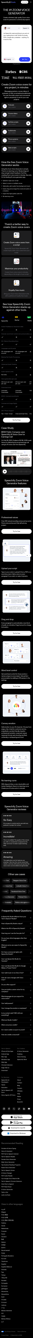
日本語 (3, 1245)
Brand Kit (20, 1102)
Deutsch (4, 1237)
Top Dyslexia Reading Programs (10, 1165)
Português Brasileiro (7, 1256)
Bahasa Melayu (5, 1319)
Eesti (2, 1297)
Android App (5, 1054)
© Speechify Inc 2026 (16, 1335)
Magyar (3, 1212)
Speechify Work (22, 1059)
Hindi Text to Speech (7, 1184)
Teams (3, 1085)
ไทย (2, 1272)
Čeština (3, 1223)
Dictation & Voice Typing (8, 1148)
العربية (3, 1209)
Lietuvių (3, 1305)
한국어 (3, 1248)
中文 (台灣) (4, 1217)
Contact (19, 1083)
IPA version (22, 678)
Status (19, 1096)
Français (4, 1231)
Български (4, 1286)
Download (4, 1070)
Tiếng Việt (4, 1278)
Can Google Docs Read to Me (10, 1178)
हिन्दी (2, 1239)
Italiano (3, 1242)
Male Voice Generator (8, 1162)
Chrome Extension (7, 1065)
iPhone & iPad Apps (7, 1051)
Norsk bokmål (5, 1250)
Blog (18, 1085)
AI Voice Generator (23, 1051)
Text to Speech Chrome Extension (11, 1181)
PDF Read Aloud (6, 1187)
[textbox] (16, 37)
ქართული (4, 1289)
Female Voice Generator (8, 1159)
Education (4, 1087)
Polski (3, 1253)
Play (26, 59)
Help (18, 1094)
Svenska (3, 1269)
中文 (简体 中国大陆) (7, 1220)
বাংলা (2, 1313)
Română (3, 1280)
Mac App (4, 1057)
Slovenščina (5, 1294)
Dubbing (19, 1054)
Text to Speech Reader (8, 1157)
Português (4, 1283)
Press (19, 1099)
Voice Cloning (21, 1057)
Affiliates (20, 1091)
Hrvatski (3, 1300)
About (19, 1080)
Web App (4, 1062)
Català (3, 1316)
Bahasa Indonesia (6, 1310)
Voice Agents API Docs (8, 1095)
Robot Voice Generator (8, 1167)
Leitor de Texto (5, 1195)
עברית (3, 1308)
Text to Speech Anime (8, 1170)
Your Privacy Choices (9, 1331)
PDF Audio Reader (7, 1176)
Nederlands (4, 1228)
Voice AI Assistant (6, 1151)
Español (3, 1264)
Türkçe (3, 1275)
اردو (2, 1321)
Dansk (3, 1226)
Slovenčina (4, 1291)
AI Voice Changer (6, 1173)
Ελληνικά (4, 1302)
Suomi (3, 1234)
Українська (4, 1261)
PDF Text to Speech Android (9, 1154)
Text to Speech (5, 1048)
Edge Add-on (5, 1068)
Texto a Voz (4, 1192)
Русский (3, 1258)
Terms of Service (21, 1331)
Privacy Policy (5, 1335)
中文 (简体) (4, 1215)
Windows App (5, 1059)
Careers (19, 1088)
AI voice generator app (18, 177)
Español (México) (6, 1267)
